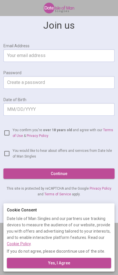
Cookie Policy (19, 243)
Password (12, 72)
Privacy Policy (37, 136)
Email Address (16, 46)
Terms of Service (58, 194)
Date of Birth (14, 99)
